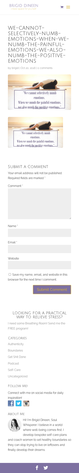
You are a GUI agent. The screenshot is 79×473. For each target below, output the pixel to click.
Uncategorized (18, 376)
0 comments (45, 68)
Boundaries (15, 350)
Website (13, 258)
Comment (15, 186)
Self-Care (14, 370)
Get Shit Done (17, 357)
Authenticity (16, 344)
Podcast (13, 363)
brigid (15, 68)
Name (13, 226)
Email (12, 242)
